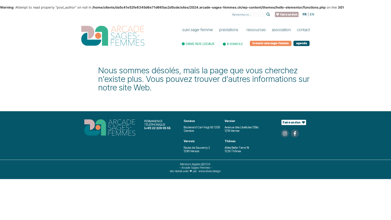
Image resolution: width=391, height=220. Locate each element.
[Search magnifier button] (268, 14)
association (281, 29)
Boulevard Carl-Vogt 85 (199, 127)
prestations (228, 29)
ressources (256, 29)
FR (305, 14)
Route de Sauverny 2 (197, 147)
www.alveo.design (210, 171)
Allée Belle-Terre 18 (237, 147)
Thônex (230, 141)
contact (303, 29)
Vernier (230, 121)
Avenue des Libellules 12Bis (241, 127)
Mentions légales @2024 (195, 164)
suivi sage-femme (197, 29)
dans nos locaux (200, 44)
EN (312, 14)
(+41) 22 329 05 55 (157, 128)
